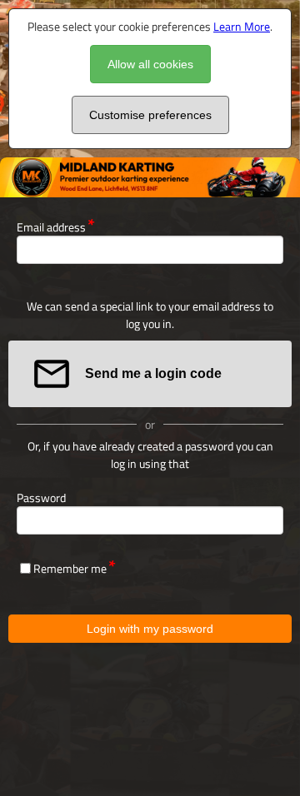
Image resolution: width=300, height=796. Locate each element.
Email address (51, 227)
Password (41, 497)
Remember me (70, 568)
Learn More (241, 26)
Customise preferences (150, 115)
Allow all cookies (150, 64)
